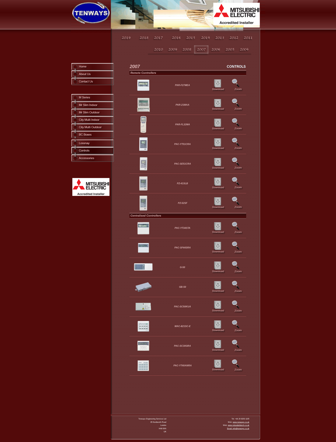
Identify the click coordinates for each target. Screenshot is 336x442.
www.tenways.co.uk (241, 422)
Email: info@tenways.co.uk (238, 429)
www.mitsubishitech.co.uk (238, 425)
